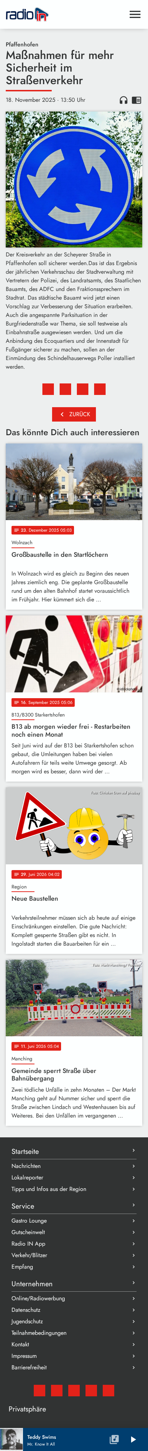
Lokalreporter (27, 1177)
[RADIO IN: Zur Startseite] (65, 14)
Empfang (22, 1267)
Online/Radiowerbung (38, 1298)
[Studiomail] (39, 1390)
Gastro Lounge (29, 1220)
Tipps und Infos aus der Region (48, 1189)
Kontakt (20, 1344)
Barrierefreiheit (29, 1367)
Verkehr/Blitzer (29, 1255)
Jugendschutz (27, 1321)
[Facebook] (57, 1390)
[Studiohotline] (108, 1390)
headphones (124, 100)
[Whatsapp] (91, 1390)
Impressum (24, 1356)
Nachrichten (26, 1166)
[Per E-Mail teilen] (100, 389)
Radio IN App (28, 1244)
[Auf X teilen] (65, 389)
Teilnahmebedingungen (38, 1333)
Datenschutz (25, 1310)
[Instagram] (74, 1390)
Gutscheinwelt (28, 1232)
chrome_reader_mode (136, 100)
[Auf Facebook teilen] (48, 389)
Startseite (25, 1151)
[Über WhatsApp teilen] (82, 389)
